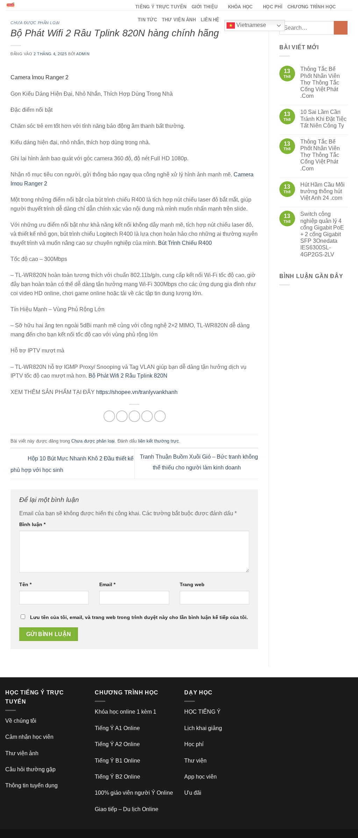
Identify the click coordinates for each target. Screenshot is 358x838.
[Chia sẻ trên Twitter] (122, 416)
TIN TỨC (147, 19)
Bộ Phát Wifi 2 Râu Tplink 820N (127, 376)
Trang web (192, 584)
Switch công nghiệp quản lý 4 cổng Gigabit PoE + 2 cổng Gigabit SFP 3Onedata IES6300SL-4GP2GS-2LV (322, 234)
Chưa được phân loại (35, 23)
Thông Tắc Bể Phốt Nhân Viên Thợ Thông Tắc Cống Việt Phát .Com (320, 82)
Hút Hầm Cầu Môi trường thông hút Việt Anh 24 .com (322, 191)
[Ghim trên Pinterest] (147, 416)
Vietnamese (250, 25)
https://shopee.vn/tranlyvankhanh (137, 392)
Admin (83, 54)
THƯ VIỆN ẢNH (179, 19)
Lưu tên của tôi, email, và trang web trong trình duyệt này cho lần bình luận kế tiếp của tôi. (139, 617)
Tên (25, 584)
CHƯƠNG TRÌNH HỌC (311, 6)
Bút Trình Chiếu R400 (185, 243)
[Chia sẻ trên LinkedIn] (160, 416)
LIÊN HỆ (210, 19)
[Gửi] (341, 28)
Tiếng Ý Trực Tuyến (161, 6)
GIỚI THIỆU (205, 6)
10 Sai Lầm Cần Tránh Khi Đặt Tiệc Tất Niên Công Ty (323, 118)
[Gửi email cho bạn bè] (134, 416)
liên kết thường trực (158, 441)
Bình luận (32, 524)
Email (107, 584)
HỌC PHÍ (272, 6)
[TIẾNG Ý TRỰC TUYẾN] (65, 5)
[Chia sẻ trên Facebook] (109, 416)
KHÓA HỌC (240, 6)
